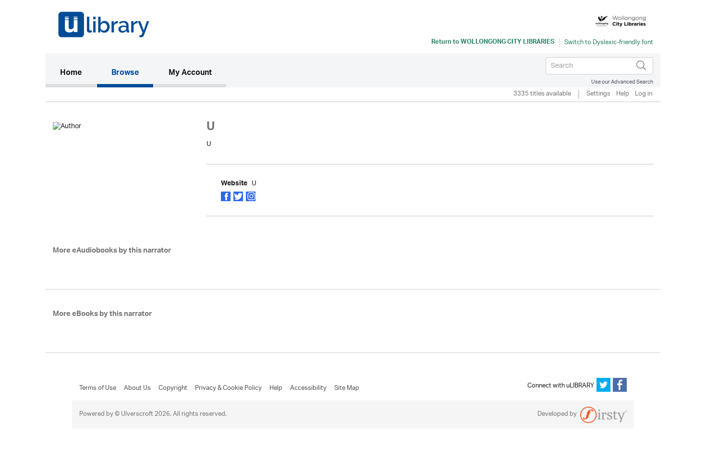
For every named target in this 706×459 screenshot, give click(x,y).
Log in (643, 94)
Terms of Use (97, 388)
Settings (598, 94)
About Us (137, 388)
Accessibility (308, 388)
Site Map (346, 388)
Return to (492, 42)
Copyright (172, 388)
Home (78, 73)
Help (622, 94)
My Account (190, 73)
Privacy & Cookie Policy (228, 388)
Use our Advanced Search (622, 82)
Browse (125, 73)
